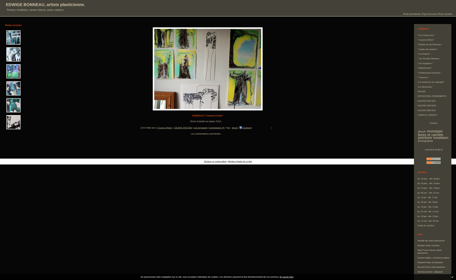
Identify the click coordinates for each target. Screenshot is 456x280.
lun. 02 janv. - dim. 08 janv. (429, 179)
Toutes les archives (426, 225)
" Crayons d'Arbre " (164, 128)
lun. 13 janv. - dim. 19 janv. (429, 188)
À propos (433, 123)
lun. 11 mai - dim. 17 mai (428, 211)
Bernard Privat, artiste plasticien (431, 267)
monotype (435, 131)
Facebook (246, 128)
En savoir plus (286, 277)
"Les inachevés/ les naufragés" (431, 82)
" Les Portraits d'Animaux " (429, 58)
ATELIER (421, 91)
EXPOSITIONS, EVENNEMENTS (432, 96)
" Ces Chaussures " (426, 35)
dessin (235, 128)
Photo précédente (411, 14)
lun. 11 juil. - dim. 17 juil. (427, 197)
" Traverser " (423, 77)
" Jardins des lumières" (427, 49)
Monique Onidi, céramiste (428, 245)
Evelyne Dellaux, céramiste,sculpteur (434, 258)
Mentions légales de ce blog (240, 161)
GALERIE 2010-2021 (183, 128)
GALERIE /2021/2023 (427, 105)
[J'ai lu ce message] (452, 277)
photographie (425, 141)
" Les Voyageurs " (425, 63)
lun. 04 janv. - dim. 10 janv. (429, 183)
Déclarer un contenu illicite (215, 161)
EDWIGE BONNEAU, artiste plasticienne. (45, 4)
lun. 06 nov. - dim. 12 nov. (428, 193)
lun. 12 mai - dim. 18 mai (428, 221)
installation (440, 138)
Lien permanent (200, 128)
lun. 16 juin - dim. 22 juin (428, 216)
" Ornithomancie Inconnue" (429, 73)
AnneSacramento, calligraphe (430, 272)
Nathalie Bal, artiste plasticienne (431, 241)
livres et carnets (430, 135)
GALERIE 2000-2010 (427, 110)
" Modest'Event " (425, 68)
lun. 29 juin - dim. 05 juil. (428, 202)
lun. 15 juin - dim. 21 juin (428, 207)
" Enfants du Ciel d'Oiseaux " (430, 44)
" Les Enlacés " (424, 54)
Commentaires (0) (216, 128)
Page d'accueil (429, 14)
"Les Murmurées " (425, 87)
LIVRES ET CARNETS (427, 115)
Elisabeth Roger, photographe (430, 262)
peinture (425, 137)
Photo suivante (445, 14)
